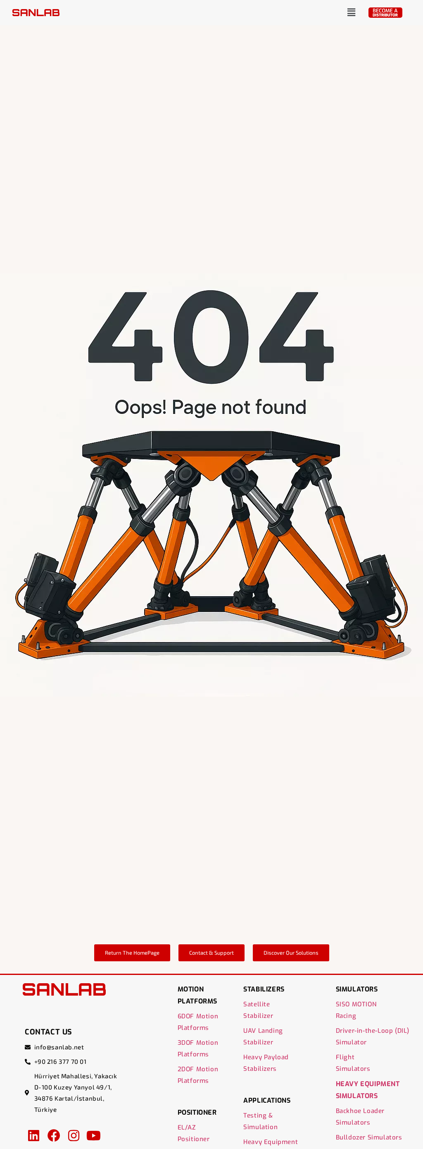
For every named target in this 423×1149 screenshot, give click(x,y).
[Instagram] (74, 1135)
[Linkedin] (34, 1135)
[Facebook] (53, 1135)
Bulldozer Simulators (369, 1137)
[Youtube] (93, 1135)
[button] (351, 12)
